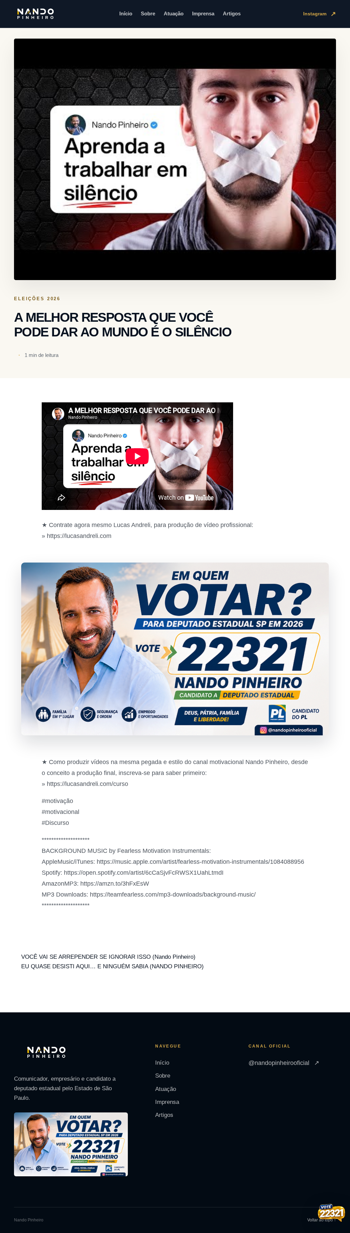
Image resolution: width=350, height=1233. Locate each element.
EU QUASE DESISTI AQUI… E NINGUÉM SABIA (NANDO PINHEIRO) (112, 966)
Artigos (232, 13)
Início (125, 13)
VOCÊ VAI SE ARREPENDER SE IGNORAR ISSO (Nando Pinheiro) (108, 957)
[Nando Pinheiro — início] (35, 14)
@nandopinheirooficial (283, 1062)
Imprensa (203, 13)
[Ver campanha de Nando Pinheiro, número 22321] (332, 1214)
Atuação (174, 13)
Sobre (148, 13)
